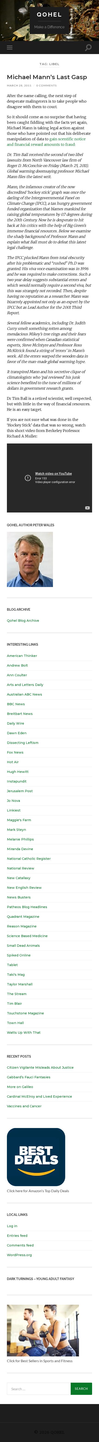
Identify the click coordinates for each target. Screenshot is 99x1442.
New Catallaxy (18, 878)
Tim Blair (14, 1004)
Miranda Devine (20, 849)
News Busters (19, 897)
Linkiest (13, 810)
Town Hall (15, 1023)
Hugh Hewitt (18, 772)
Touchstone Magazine (25, 1013)
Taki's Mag (16, 975)
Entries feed (17, 1236)
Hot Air (13, 762)
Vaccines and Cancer (24, 1106)
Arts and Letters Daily (25, 685)
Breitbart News (20, 714)
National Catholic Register (29, 859)
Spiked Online (19, 955)
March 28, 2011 (19, 85)
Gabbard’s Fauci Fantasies (28, 1077)
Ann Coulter (17, 675)
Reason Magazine (22, 926)
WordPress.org (19, 1255)
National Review (20, 868)
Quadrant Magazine (23, 917)
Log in (12, 1226)
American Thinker (22, 656)
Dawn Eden (16, 733)
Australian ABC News (24, 694)
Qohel (49, 14)
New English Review (24, 888)
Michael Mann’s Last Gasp (47, 77)
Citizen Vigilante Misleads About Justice (40, 1067)
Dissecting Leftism (22, 743)
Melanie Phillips (20, 839)
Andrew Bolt (17, 665)
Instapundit (16, 781)
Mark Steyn (16, 830)
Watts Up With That (24, 1032)
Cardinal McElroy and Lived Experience (39, 1096)
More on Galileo (20, 1087)
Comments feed (20, 1245)
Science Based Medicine (27, 936)
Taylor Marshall (19, 984)
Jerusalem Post (20, 791)
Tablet (12, 965)
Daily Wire (15, 723)
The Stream (16, 994)
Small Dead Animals (23, 946)
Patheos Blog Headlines (27, 907)
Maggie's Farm (19, 820)
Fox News (15, 752)
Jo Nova (13, 801)
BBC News (16, 704)
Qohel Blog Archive (23, 621)
